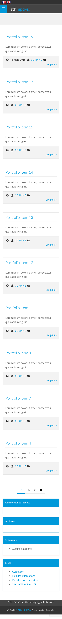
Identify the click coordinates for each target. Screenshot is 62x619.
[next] (35, 490)
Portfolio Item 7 (18, 398)
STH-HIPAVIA (23, 610)
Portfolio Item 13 (19, 217)
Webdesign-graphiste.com (39, 602)
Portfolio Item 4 (18, 443)
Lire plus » (51, 64)
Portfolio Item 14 (19, 172)
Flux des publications (23, 575)
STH (20, 9)
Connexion (18, 571)
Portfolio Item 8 (18, 353)
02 (28, 490)
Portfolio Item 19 (19, 36)
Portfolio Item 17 (19, 81)
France (4, 2)
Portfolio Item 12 (19, 262)
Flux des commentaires (25, 580)
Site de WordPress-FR (24, 584)
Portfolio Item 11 (19, 307)
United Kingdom (9, 2)
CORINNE (36, 59)
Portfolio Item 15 (19, 127)
